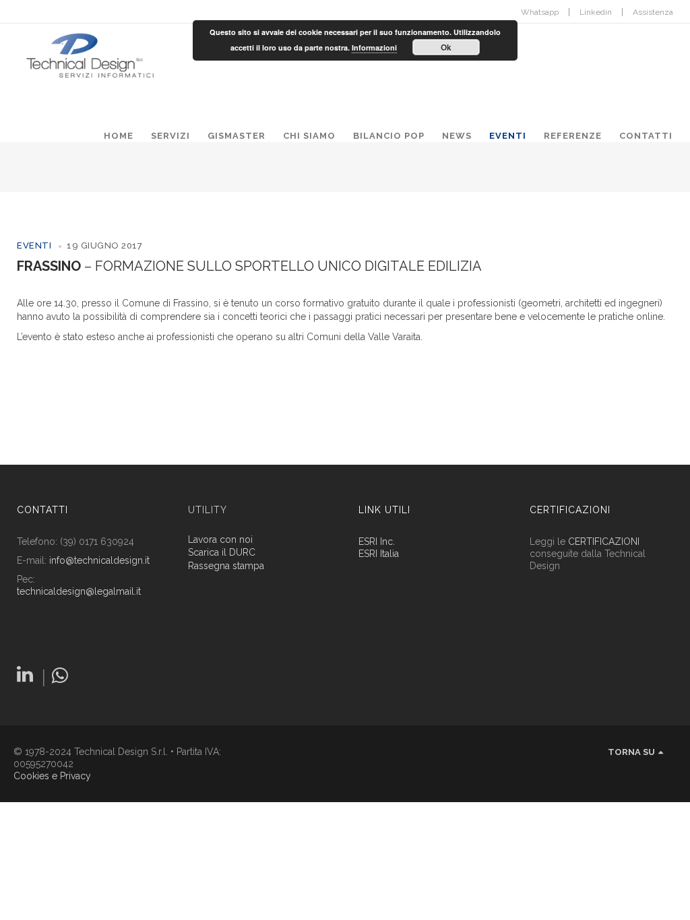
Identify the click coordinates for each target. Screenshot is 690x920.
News (457, 135)
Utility (207, 509)
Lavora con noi (220, 540)
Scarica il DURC (221, 553)
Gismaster (236, 135)
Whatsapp (540, 12)
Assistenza (653, 12)
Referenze (573, 135)
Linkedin (595, 12)
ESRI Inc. (376, 541)
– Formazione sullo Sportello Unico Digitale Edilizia (249, 266)
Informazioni (374, 47)
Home (118, 135)
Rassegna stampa (226, 566)
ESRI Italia (378, 553)
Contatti (645, 135)
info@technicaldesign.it (99, 560)
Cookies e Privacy (52, 775)
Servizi (170, 135)
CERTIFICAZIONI (603, 541)
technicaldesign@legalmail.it (79, 591)
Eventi (507, 135)
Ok (446, 47)
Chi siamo (309, 135)
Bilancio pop (389, 135)
